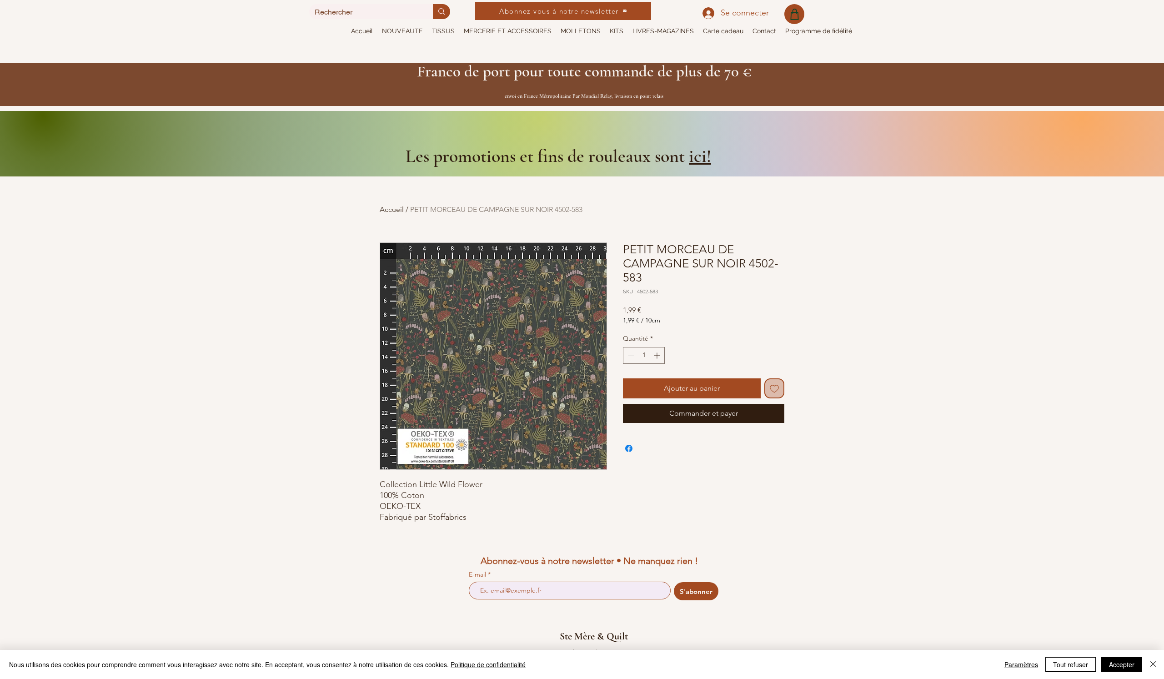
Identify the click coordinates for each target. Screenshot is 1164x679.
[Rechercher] (441, 11)
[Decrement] (630, 355)
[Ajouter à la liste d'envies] (774, 388)
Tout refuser (1070, 664)
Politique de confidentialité (488, 664)
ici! (700, 156)
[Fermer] (1153, 664)
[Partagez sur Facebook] (628, 448)
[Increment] (657, 355)
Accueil (392, 209)
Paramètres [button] (1021, 664)
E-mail (478, 574)
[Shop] (794, 14)
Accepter (1121, 664)
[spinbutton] (644, 355)
